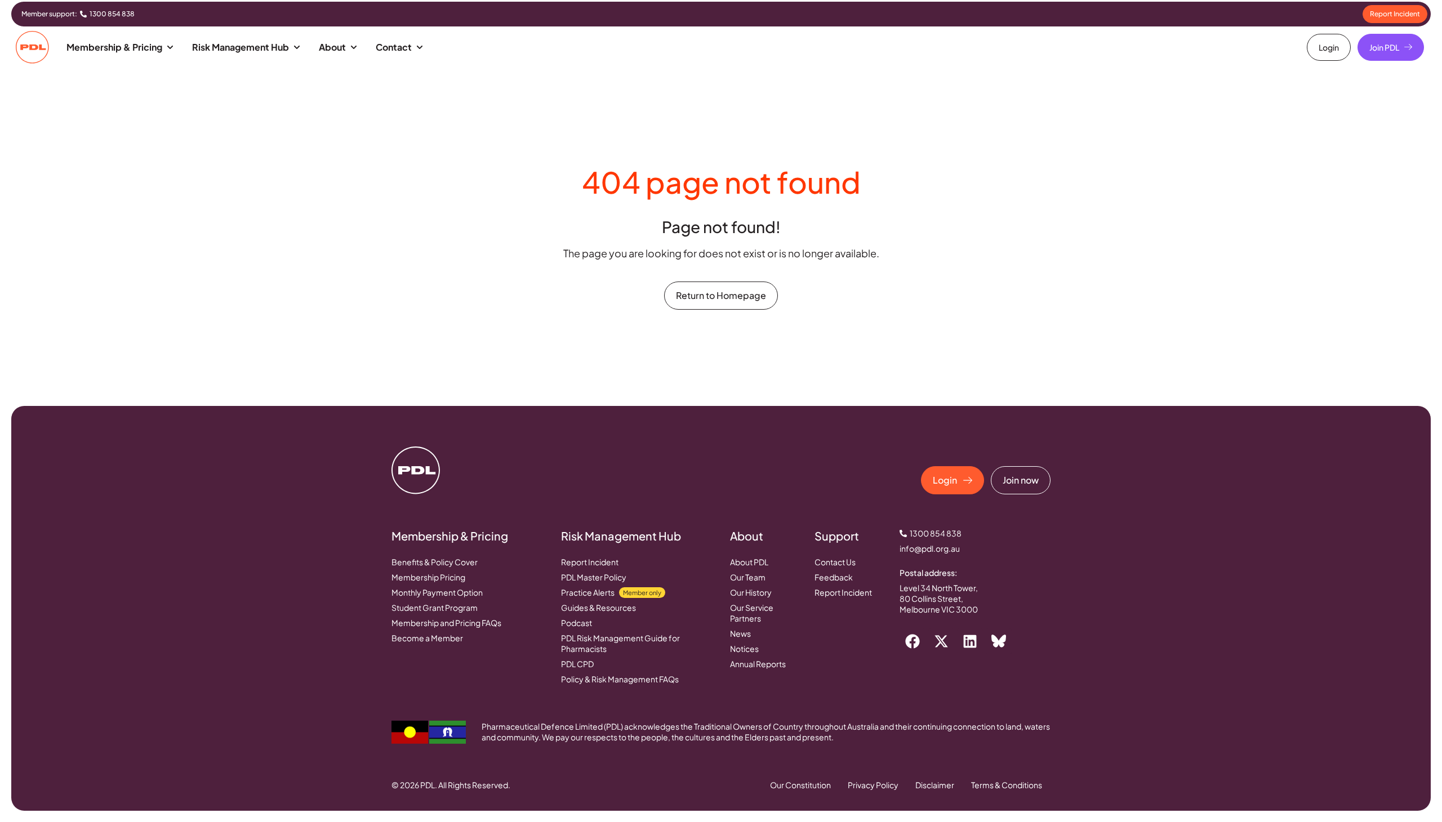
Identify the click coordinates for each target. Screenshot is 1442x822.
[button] (121, 47)
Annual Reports (758, 664)
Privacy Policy (873, 785)
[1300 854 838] (83, 14)
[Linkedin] (970, 641)
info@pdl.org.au (930, 548)
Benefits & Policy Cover (434, 562)
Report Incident (589, 562)
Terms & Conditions (1006, 785)
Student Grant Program (434, 607)
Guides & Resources (598, 607)
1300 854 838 (112, 14)
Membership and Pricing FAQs (446, 623)
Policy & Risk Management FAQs (620, 679)
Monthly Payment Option (437, 592)
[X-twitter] (941, 641)
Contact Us (835, 562)
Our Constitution (800, 785)
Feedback (834, 577)
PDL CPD (577, 664)
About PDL (749, 562)
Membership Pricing (428, 577)
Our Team (747, 577)
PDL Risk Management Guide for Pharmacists (620, 643)
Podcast (576, 623)
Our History (751, 592)
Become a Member (427, 638)
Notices (744, 649)
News (740, 633)
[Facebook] (912, 641)
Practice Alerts (611, 592)
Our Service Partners (751, 612)
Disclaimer (934, 785)
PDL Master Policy (593, 577)
